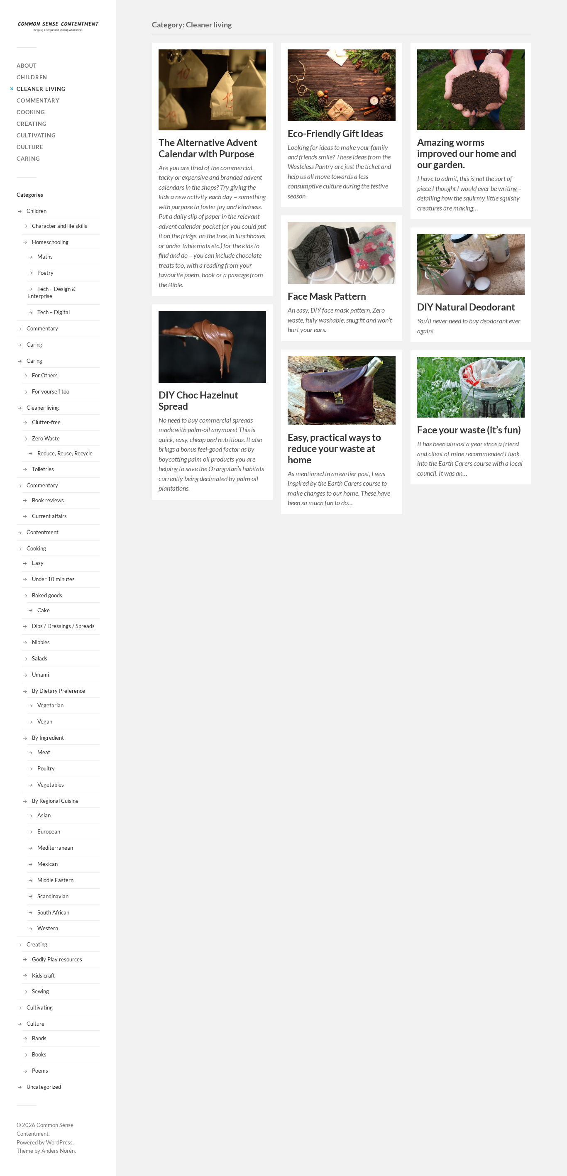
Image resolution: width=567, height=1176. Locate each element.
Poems (40, 1070)
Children (32, 77)
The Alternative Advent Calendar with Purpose (208, 148)
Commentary (38, 100)
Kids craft (43, 975)
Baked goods (47, 595)
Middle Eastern (55, 880)
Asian (44, 815)
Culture (30, 147)
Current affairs (49, 516)
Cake (43, 610)
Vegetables (50, 784)
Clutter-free (46, 422)
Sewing (40, 991)
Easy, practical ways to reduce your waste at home (334, 448)
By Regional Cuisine (55, 800)
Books (39, 1054)
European (48, 831)
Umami (40, 674)
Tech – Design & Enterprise (51, 293)
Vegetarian (50, 705)
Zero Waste (46, 438)
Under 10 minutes (53, 579)
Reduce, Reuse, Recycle (65, 453)
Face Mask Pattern (327, 296)
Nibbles (41, 642)
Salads (39, 658)
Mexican (47, 864)
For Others (45, 375)
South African (53, 912)
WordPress (59, 1142)
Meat (43, 752)
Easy (38, 563)
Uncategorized (44, 1086)
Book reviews (48, 500)
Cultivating (36, 135)
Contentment (43, 532)
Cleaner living (41, 89)
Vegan (44, 721)
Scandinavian (52, 896)
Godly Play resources (57, 959)
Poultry (46, 768)
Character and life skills (59, 225)
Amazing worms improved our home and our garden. (466, 153)
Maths (45, 256)
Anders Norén (58, 1150)
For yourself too (50, 391)
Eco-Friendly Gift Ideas (335, 133)
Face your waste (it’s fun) (469, 429)
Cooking (31, 112)
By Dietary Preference (58, 690)
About (27, 65)
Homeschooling (50, 242)
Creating (31, 123)
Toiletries (43, 469)
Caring (28, 158)
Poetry (45, 272)
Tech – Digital (53, 312)
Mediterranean (55, 847)
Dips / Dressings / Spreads (63, 626)
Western (47, 928)
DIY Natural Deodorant (466, 307)
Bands (39, 1038)
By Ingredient (48, 737)
